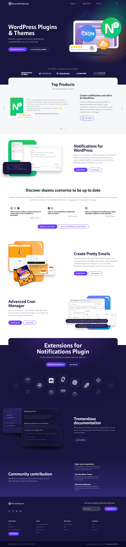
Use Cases (11, 527)
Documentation (68, 524)
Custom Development (14, 529)
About (93, 524)
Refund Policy (40, 529)
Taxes (37, 532)
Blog (65, 527)
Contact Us (95, 529)
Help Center (86, 4)
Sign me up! (111, 509)
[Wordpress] (9, 511)
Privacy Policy (40, 527)
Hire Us (98, 4)
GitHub (66, 529)
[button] (4, 108)
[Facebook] (17, 511)
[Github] (13, 511)
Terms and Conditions (42, 524)
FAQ (9, 524)
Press (93, 527)
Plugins (72, 4)
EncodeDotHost (40, 114)
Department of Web (112, 544)
